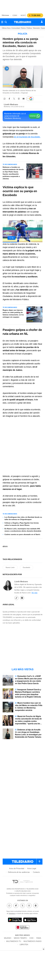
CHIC (31, 938)
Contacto (36, 872)
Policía (23, 28)
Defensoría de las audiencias (19, 872)
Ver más (34, 593)
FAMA (38, 938)
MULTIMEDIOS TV (13, 941)
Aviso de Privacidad (16, 868)
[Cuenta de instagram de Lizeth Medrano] (22, 598)
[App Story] (30, 920)
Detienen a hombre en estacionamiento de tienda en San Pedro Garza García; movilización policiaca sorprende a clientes (13, 173)
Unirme (33, 116)
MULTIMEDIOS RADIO (33, 941)
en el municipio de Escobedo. (27, 137)
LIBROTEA (24, 944)
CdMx (14, 15)
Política (29, 28)
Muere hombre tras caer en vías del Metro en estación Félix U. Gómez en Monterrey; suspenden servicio (28, 706)
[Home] (22, 22)
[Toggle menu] (2, 22)
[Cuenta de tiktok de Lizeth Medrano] (16, 598)
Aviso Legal (31, 868)
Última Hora (6, 28)
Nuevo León (10, 567)
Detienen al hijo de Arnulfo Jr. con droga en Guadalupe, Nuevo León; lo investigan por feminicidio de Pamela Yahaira (28, 733)
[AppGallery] (22, 927)
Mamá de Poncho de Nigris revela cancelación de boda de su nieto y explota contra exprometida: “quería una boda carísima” (28, 721)
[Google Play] (15, 920)
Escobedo (26, 567)
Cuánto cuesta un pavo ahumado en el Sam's (22, 534)
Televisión (36, 28)
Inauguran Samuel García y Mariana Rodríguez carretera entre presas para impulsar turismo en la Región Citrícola (28, 693)
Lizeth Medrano (11, 104)
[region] (22, 6)
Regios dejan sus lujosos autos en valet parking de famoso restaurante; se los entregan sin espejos (13, 313)
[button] (5, 99)
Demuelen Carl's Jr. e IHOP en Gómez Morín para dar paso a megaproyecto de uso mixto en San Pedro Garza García (28, 679)
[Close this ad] (43, 949)
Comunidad (15, 28)
